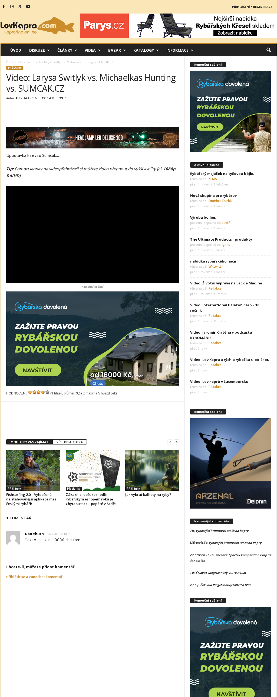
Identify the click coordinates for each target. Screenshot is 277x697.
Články (64, 50)
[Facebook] (4, 7)
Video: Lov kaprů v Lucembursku (219, 381)
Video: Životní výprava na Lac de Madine (226, 283)
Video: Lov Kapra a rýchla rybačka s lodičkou (229, 359)
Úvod (15, 50)
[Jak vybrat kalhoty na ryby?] (152, 470)
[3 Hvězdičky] (39, 392)
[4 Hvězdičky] (43, 392)
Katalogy (143, 50)
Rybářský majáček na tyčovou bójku (222, 173)
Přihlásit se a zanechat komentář (34, 576)
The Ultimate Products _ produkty (221, 239)
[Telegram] (83, 113)
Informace (177, 50)
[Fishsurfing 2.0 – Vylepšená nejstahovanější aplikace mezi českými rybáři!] (33, 470)
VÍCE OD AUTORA (70, 442)
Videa (90, 50)
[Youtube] (28, 7)
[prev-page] (170, 442)
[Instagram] (12, 7)
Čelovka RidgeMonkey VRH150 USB (221, 573)
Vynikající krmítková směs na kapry (222, 531)
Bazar (114, 50)
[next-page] (176, 442)
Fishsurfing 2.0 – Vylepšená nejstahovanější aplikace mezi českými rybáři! (32, 499)
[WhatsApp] (71, 113)
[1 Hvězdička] (30, 392)
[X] (20, 7)
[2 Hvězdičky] (34, 392)
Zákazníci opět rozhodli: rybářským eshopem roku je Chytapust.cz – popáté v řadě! (91, 499)
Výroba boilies (203, 217)
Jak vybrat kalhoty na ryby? (148, 494)
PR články (24, 62)
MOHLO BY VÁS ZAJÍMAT (29, 442)
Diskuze (37, 50)
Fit (18, 98)
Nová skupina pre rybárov (213, 195)
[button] (269, 50)
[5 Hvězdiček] (47, 392)
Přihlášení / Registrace (252, 7)
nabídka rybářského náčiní (214, 261)
